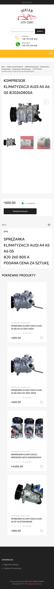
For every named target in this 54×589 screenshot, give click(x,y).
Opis (4, 225)
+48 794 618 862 (28, 39)
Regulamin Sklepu (11, 564)
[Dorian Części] (27, 23)
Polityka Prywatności (12, 568)
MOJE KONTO (27, 2)
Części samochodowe (15, 67)
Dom (3, 67)
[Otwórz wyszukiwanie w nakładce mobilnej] (27, 31)
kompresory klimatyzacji (21, 69)
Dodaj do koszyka (20, 211)
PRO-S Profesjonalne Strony (31, 584)
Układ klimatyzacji (31, 67)
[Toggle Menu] (50, 54)
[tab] (27, 225)
